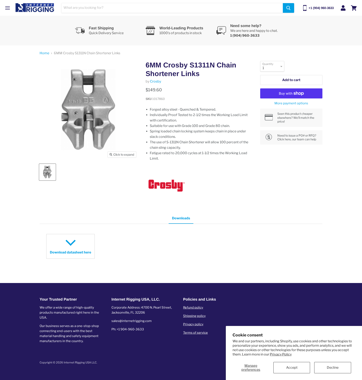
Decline (333, 368)
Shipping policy (194, 316)
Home (44, 53)
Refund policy (193, 307)
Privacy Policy (281, 354)
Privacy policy (193, 324)
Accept (291, 368)
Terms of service (195, 333)
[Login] (343, 8)
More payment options (291, 103)
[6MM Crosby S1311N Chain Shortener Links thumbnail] (47, 172)
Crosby (155, 81)
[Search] (288, 8)
